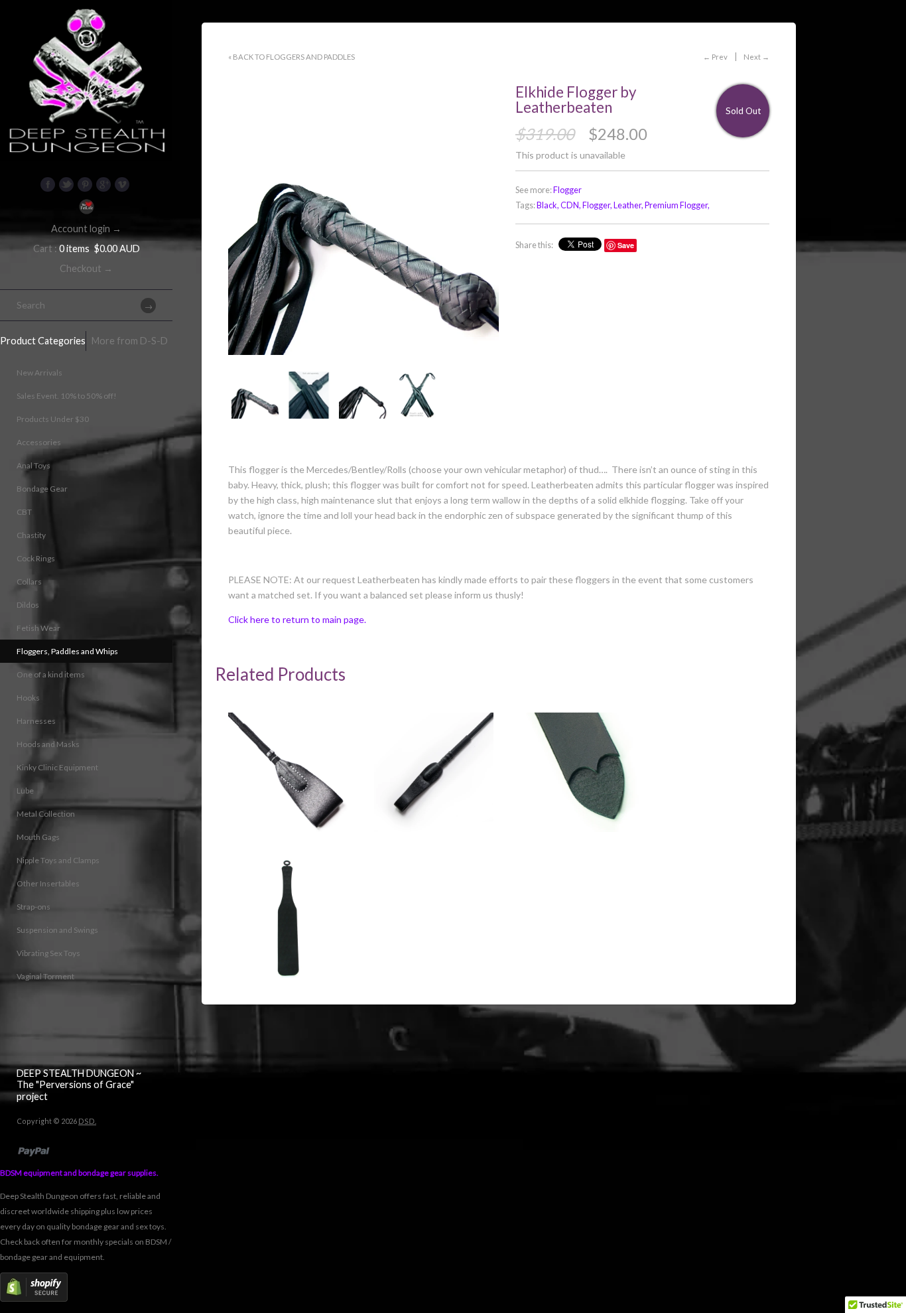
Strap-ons (33, 907)
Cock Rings (36, 558)
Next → (756, 56)
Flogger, (597, 205)
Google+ (103, 184)
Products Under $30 (53, 419)
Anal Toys (33, 465)
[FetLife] (86, 206)
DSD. (87, 1121)
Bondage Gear (42, 489)
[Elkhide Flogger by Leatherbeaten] (308, 395)
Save (625, 245)
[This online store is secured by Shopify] (34, 1299)
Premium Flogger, (677, 205)
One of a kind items (51, 674)
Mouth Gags (38, 837)
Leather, (628, 205)
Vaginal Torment (45, 976)
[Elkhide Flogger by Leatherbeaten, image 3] (362, 395)
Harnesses (36, 721)
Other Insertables (48, 883)
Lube (25, 790)
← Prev (715, 56)
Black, (548, 205)
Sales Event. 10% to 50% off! (67, 396)
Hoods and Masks (48, 744)
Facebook (47, 184)
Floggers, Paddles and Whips (67, 651)
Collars (29, 582)
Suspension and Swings (57, 930)
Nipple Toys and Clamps (58, 860)
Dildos (28, 605)
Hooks (28, 698)
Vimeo (122, 184)
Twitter (66, 184)
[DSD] (86, 16)
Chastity (31, 535)
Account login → (86, 228)
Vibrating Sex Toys (48, 953)
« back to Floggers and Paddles (291, 56)
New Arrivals (39, 373)
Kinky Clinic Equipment (57, 767)
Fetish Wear (38, 628)
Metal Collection (46, 814)
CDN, (570, 205)
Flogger (567, 190)
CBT (24, 512)
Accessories (39, 442)
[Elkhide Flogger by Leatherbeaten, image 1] (363, 219)
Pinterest (85, 184)
